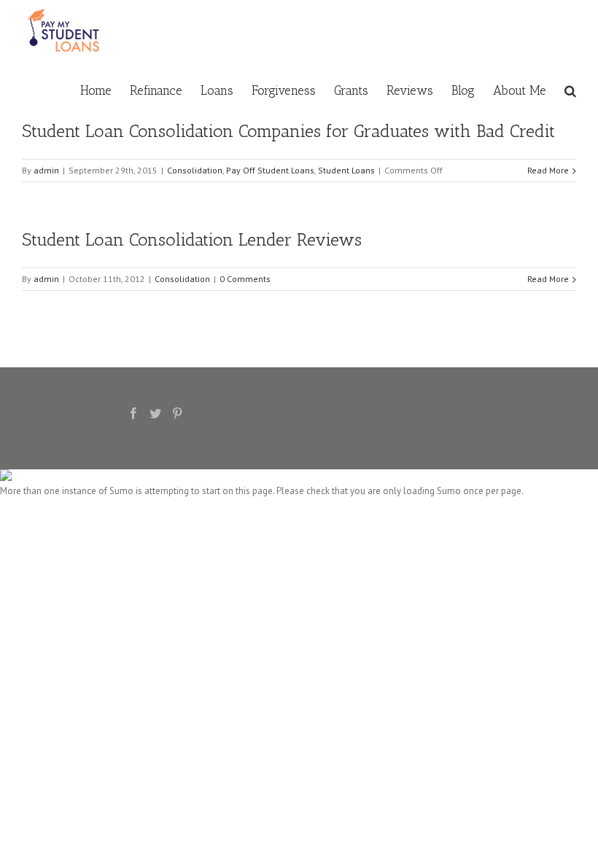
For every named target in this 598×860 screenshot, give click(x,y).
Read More (548, 170)
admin (46, 170)
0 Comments (245, 278)
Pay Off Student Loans (270, 170)
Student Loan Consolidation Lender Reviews (192, 239)
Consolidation (194, 170)
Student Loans (346, 170)
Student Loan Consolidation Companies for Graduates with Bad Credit (288, 130)
